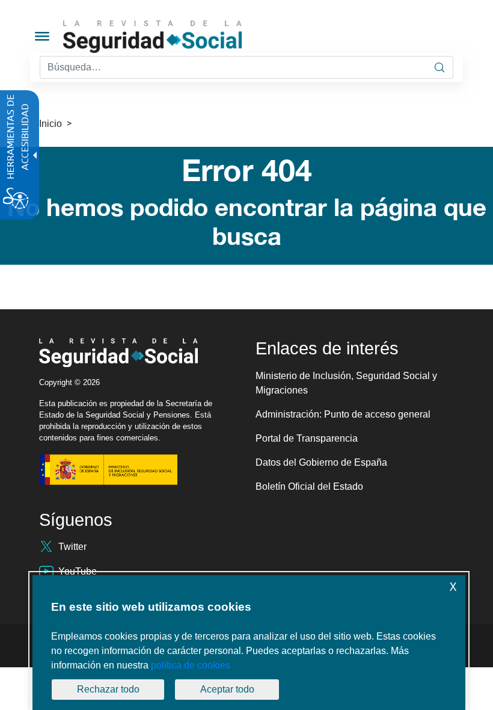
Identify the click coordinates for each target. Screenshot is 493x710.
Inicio (50, 124)
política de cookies (190, 665)
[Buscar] (439, 67)
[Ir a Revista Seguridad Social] (175, 36)
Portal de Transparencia (307, 438)
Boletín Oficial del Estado (309, 486)
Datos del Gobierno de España (321, 462)
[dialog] (248, 642)
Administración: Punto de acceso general (343, 414)
